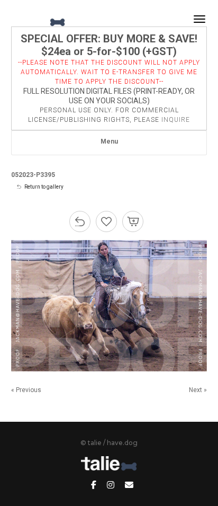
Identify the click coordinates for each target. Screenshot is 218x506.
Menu (109, 141)
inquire (175, 119)
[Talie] (39, 19)
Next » (198, 390)
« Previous (26, 390)
